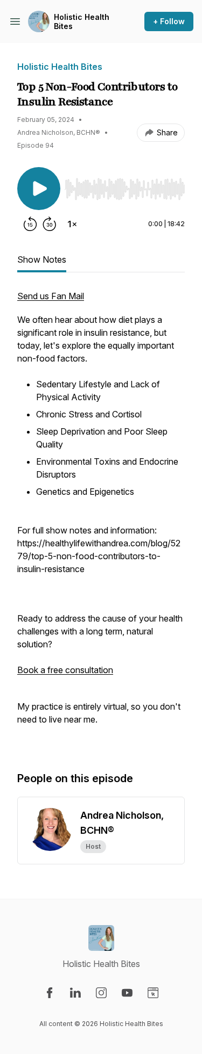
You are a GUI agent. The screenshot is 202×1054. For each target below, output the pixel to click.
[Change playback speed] (72, 224)
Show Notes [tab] (41, 259)
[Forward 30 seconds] (49, 224)
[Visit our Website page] (153, 992)
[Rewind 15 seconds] (30, 224)
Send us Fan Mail (50, 296)
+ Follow (169, 21)
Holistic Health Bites (81, 21)
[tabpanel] (101, 519)
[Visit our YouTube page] (127, 992)
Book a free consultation (65, 670)
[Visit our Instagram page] (101, 992)
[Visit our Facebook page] (49, 992)
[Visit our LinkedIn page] (75, 992)
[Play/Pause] (38, 188)
